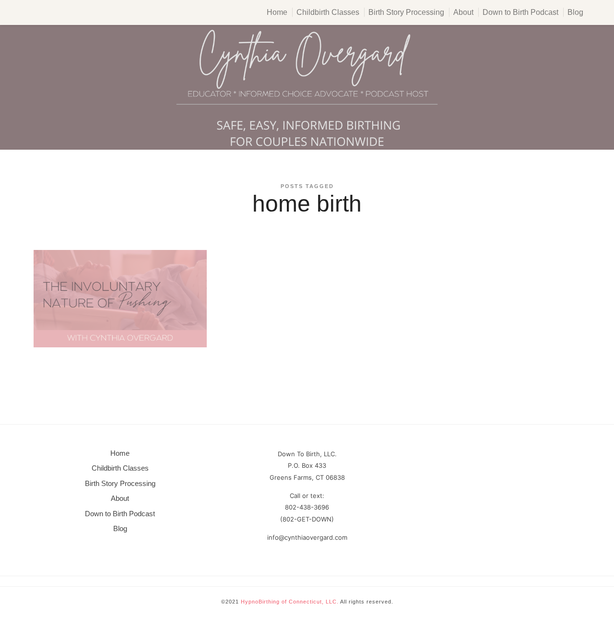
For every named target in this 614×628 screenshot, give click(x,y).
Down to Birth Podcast (520, 12)
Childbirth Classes (327, 12)
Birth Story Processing (406, 12)
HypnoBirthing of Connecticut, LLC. (290, 601)
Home (277, 12)
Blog (575, 12)
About (463, 12)
